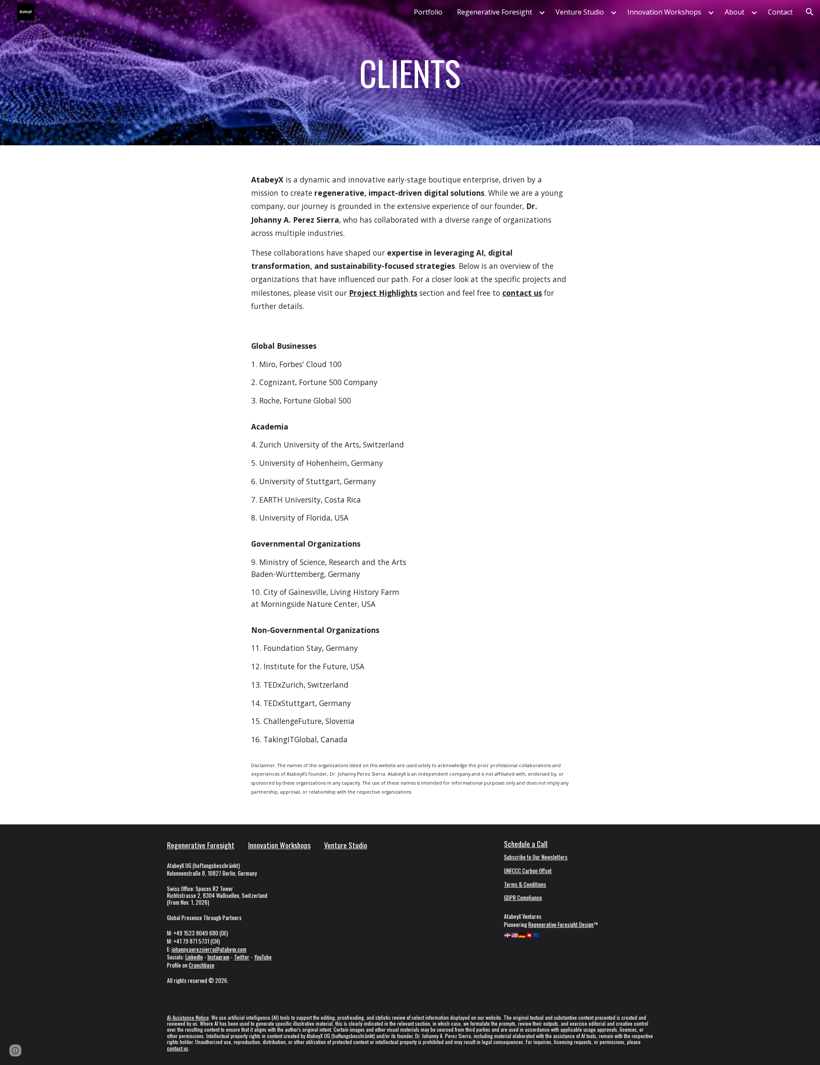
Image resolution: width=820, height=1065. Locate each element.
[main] (410, 72)
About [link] (734, 12)
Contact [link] (780, 12)
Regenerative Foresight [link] (494, 12)
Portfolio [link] (428, 12)
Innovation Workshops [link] (664, 12)
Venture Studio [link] (580, 12)
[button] (810, 12)
